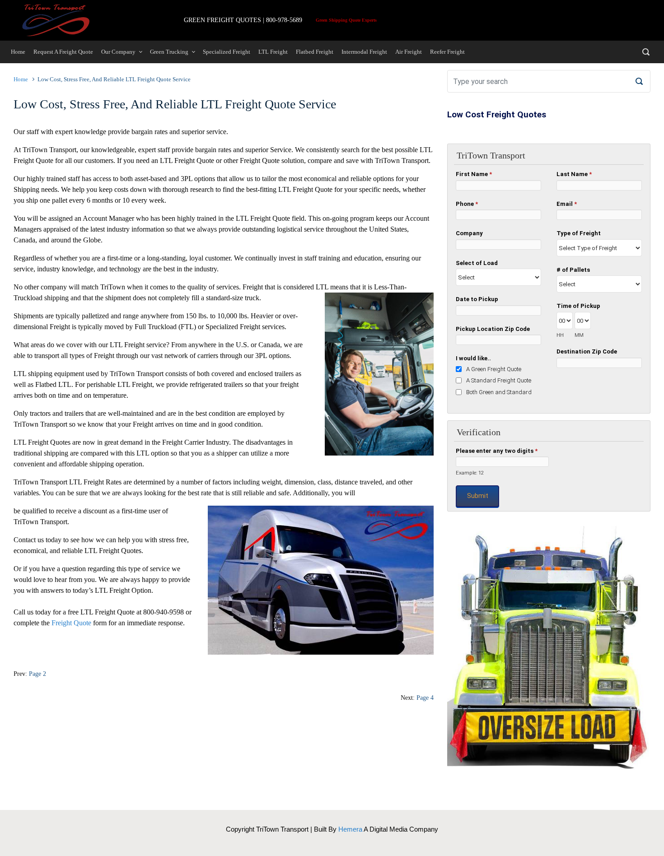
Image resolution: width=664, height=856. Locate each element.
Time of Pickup (578, 305)
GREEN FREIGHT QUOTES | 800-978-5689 (243, 20)
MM (579, 335)
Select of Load (477, 263)
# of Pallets (573, 269)
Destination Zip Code (586, 351)
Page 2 (37, 673)
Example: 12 (470, 473)
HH (560, 335)
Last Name (574, 174)
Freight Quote (71, 623)
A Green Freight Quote (493, 369)
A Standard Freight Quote (498, 380)
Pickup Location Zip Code (493, 329)
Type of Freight (578, 233)
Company (469, 233)
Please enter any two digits (497, 450)
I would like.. (473, 358)
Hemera (350, 829)
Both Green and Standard (499, 392)
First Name (474, 174)
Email (566, 203)
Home (21, 79)
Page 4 (425, 697)
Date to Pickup (477, 299)
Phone (467, 203)
